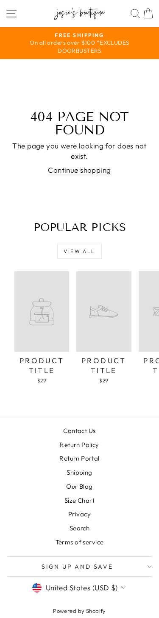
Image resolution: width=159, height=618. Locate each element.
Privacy (79, 514)
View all (79, 251)
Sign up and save (77, 566)
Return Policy (79, 445)
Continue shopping (79, 169)
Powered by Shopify (79, 610)
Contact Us (79, 431)
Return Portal (79, 458)
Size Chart (79, 500)
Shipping (79, 472)
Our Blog (79, 486)
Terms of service (80, 542)
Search (80, 528)
